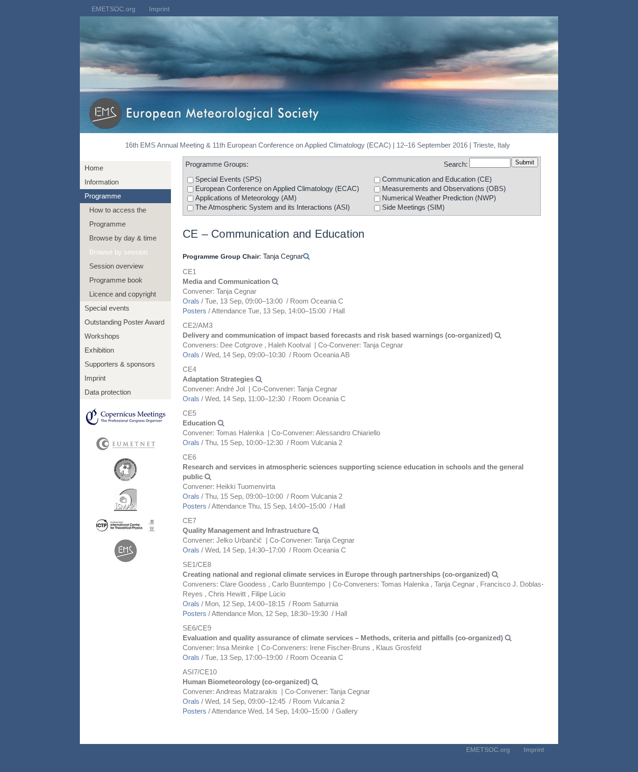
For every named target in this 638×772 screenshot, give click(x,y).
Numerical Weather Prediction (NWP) (439, 198)
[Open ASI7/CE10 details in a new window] (315, 682)
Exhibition (99, 350)
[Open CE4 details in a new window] (258, 379)
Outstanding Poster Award (124, 322)
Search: (456, 164)
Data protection (108, 392)
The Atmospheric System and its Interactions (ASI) (272, 207)
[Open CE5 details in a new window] (221, 423)
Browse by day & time (122, 238)
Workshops (102, 336)
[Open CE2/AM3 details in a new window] (498, 335)
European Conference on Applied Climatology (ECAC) (277, 188)
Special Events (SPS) (228, 179)
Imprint (159, 9)
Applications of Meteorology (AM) (246, 198)
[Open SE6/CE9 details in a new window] (508, 638)
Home (94, 168)
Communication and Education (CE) (437, 179)
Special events (107, 308)
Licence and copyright (122, 294)
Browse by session (118, 252)
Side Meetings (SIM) (413, 207)
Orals (191, 301)
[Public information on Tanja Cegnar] (306, 256)
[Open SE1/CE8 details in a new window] (495, 574)
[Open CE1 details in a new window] (275, 281)
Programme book (115, 280)
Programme (103, 196)
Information (102, 182)
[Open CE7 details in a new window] (315, 530)
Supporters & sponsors (120, 364)
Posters (194, 311)
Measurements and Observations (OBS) (444, 188)
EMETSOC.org (113, 9)
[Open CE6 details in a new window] (208, 477)
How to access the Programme (117, 217)
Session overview (116, 266)
